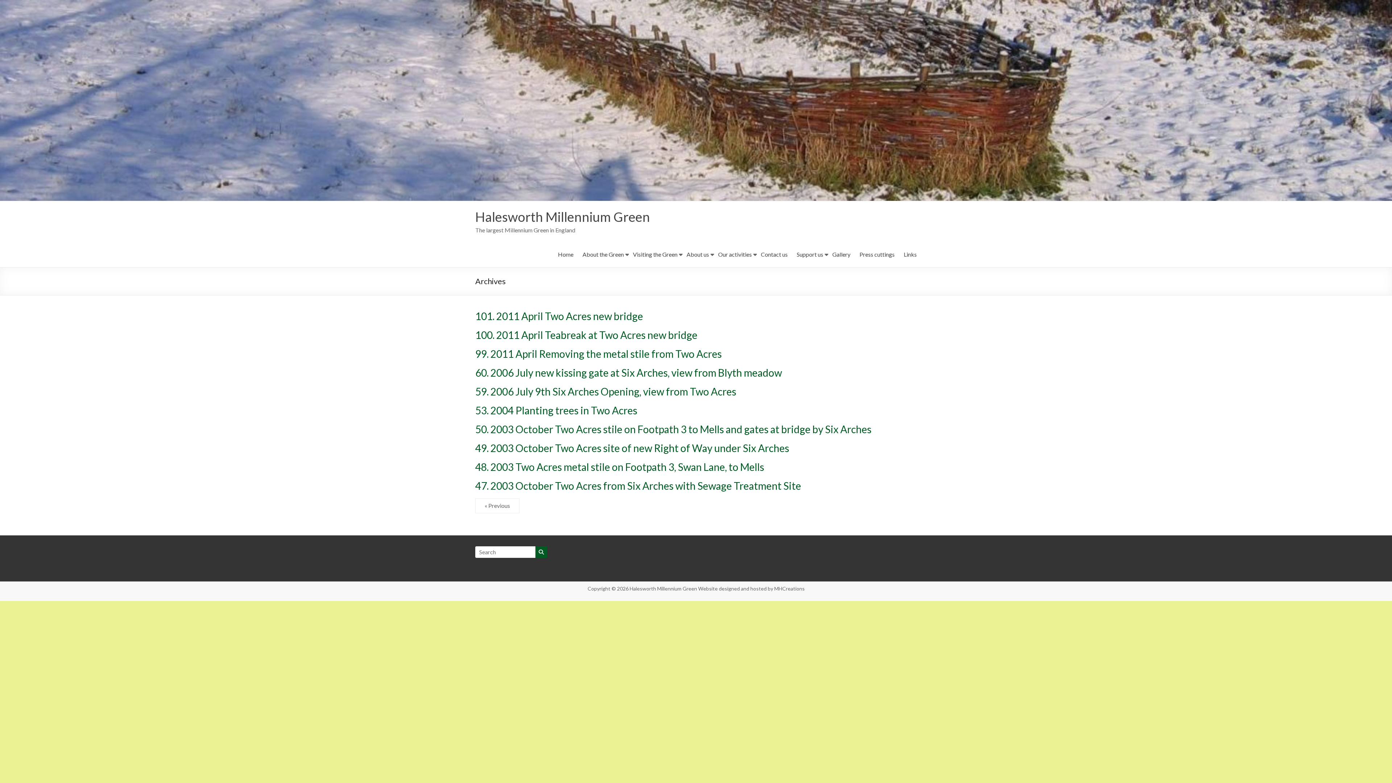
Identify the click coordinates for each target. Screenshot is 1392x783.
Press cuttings (877, 254)
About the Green (603, 254)
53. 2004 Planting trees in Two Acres (556, 410)
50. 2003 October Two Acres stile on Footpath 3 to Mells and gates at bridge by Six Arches (673, 429)
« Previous (497, 505)
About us (698, 254)
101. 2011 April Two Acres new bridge (559, 316)
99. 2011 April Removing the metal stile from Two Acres (598, 354)
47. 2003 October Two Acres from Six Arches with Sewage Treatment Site (638, 486)
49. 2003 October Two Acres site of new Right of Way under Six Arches (632, 448)
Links (910, 254)
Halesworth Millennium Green (562, 217)
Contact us (774, 254)
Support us (810, 254)
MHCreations (789, 588)
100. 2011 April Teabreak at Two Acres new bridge (586, 335)
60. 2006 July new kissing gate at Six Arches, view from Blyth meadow (628, 372)
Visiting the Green (655, 254)
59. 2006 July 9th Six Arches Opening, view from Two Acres (605, 391)
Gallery (841, 254)
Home (565, 254)
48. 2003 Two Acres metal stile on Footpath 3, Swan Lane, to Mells (619, 467)
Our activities (735, 254)
